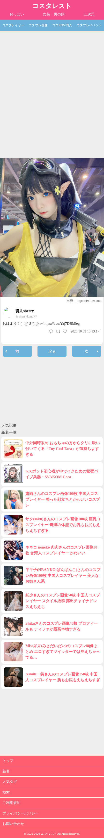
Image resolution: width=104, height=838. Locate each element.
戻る (52, 351)
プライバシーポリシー (20, 813)
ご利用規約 (11, 803)
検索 (6, 792)
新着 (6, 771)
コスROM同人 (62, 25)
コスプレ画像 (38, 25)
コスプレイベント (89, 25)
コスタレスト (52, 5)
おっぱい (16, 14)
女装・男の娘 (54, 14)
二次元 (89, 14)
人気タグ (9, 782)
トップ (7, 761)
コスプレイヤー (13, 25)
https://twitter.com (89, 301)
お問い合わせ (13, 824)
